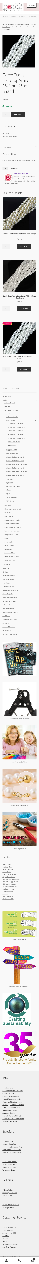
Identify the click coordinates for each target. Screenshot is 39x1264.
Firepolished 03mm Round (15, 457)
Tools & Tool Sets (8, 896)
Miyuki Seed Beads (8, 877)
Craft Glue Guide (8, 1093)
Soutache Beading (9, 1113)
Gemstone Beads (8, 579)
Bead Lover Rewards (9, 1162)
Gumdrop (9, 479)
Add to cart (18, 114)
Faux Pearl (7, 505)
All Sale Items (7, 1141)
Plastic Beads (9, 546)
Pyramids (9, 483)
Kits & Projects (7, 594)
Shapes (8, 490)
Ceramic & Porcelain (11, 410)
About (5, 168)
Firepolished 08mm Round (15, 475)
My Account (6, 1260)
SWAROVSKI (6, 623)
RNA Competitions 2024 (11, 1107)
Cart (30, 1258)
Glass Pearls (8, 516)
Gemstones (6, 583)
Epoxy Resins (6, 872)
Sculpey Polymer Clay (9, 887)
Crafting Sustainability (10, 1096)
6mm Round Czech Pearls (16, 434)
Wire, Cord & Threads (9, 634)
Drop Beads (6, 27)
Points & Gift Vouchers (10, 1205)
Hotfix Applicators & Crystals (13, 1105)
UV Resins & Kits (8, 899)
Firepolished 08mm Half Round (16, 472)
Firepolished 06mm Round (15, 468)
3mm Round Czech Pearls (16, 427)
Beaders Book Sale (9, 1144)
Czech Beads (20, 24)
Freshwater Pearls (8, 576)
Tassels (5, 894)
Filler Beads (8, 513)
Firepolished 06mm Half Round (16, 464)
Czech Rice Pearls (14, 442)
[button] (33, 38)
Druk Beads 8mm (12, 453)
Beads (12, 24)
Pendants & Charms (9, 601)
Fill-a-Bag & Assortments (13, 509)
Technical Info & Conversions (13, 1119)
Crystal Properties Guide (11, 1099)
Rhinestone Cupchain (9, 884)
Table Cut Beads (11, 497)
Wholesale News (8, 1170)
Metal (6, 538)
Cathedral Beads (12, 417)
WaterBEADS (6, 631)
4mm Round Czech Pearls (16, 431)
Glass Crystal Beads (9, 874)
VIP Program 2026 (9, 1167)
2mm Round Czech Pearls (16, 423)
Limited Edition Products (11, 1152)
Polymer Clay (8, 549)
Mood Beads (8, 542)
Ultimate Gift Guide (9, 1121)
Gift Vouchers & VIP (8, 587)
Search (19, 1260)
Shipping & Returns (9, 1193)
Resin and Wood (9, 553)
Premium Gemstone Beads (11, 879)
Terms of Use (7, 1195)
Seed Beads (6, 616)
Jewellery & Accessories (10, 590)
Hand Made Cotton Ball (12, 524)
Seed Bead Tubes (8, 889)
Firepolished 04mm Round (15, 461)
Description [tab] (6, 147)
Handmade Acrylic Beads (12, 527)
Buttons (7, 407)
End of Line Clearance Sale (12, 1147)
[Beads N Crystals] (8, 177)
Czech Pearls (30, 24)
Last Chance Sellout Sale (11, 1150)
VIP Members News (9, 1164)
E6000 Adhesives (7, 869)
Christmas (6, 568)
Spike (8, 494)
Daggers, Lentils (11, 450)
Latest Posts (14, 168)
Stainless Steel (7, 891)
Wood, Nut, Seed (9, 560)
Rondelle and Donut (13, 486)
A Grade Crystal (9, 403)
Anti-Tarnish (6, 864)
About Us (5, 1236)
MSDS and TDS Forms (10, 1110)
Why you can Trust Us (10, 1244)
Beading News (7, 1088)
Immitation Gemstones (12, 531)
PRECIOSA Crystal (8, 609)
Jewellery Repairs (9, 1247)
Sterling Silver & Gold (9, 619)
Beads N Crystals (21, 173)
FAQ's (4, 1241)
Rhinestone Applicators (10, 882)
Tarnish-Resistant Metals (11, 1116)
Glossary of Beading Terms (12, 1102)
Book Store (6, 565)
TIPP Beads (10, 501)
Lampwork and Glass (11, 535)
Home (7, 24)
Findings (5, 572)
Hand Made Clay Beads (12, 520)
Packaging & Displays (9, 598)
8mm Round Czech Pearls (16, 438)
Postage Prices (8, 1207)
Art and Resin (6, 396)
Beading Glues (7, 867)
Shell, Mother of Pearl (11, 557)
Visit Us (5, 1238)
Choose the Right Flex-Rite (12, 1091)
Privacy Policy (7, 1190)
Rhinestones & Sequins (10, 612)
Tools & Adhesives (8, 627)
